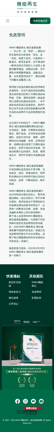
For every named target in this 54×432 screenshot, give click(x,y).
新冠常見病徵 (15, 284)
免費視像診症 (40, 20)
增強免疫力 (15, 291)
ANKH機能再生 (37, 284)
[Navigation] (8, 21)
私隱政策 (36, 297)
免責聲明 (36, 291)
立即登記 (13, 303)
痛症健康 (13, 297)
